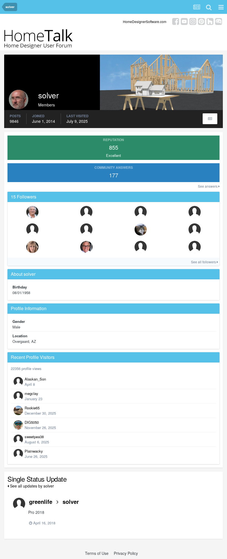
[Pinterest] (201, 21)
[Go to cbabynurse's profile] (141, 229)
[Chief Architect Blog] (218, 21)
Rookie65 (32, 407)
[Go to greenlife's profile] (19, 504)
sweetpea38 (34, 436)
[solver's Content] (210, 118)
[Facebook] (175, 21)
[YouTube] (184, 21)
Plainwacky (34, 451)
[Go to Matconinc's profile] (195, 247)
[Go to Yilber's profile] (195, 212)
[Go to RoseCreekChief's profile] (86, 229)
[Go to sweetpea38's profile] (18, 439)
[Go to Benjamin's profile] (86, 247)
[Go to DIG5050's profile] (18, 425)
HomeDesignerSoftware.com (144, 21)
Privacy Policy (126, 553)
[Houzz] (210, 21)
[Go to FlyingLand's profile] (32, 229)
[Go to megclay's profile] (18, 396)
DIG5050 (32, 422)
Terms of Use (97, 553)
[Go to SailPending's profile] (32, 212)
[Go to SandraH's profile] (141, 212)
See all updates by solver (31, 486)
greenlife (40, 501)
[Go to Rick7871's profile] (141, 247)
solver (71, 501)
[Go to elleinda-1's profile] (32, 247)
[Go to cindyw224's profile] (195, 229)
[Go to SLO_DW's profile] (86, 212)
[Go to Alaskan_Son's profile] (18, 381)
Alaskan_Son (35, 379)
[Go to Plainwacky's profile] (18, 453)
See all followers (204, 261)
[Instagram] (192, 21)
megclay (31, 393)
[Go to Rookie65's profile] (18, 410)
